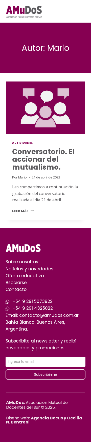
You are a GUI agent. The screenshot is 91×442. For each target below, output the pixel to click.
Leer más (23, 210)
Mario (22, 177)
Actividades (22, 142)
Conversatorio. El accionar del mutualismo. (43, 159)
